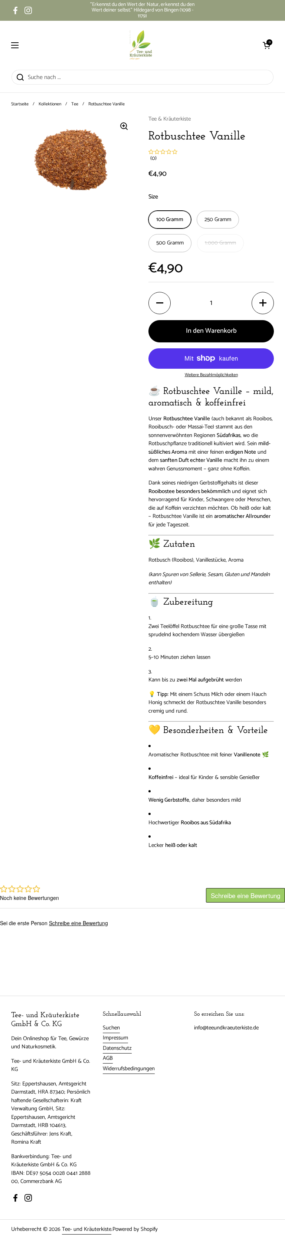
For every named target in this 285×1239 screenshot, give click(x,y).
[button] (266, 45)
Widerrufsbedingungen (129, 1068)
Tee (74, 104)
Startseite (20, 104)
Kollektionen (50, 104)
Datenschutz (117, 1048)
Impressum (115, 1037)
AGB (108, 1058)
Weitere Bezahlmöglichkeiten (211, 375)
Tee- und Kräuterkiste (86, 1229)
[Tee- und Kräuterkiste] (140, 45)
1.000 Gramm (220, 242)
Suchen (111, 1027)
